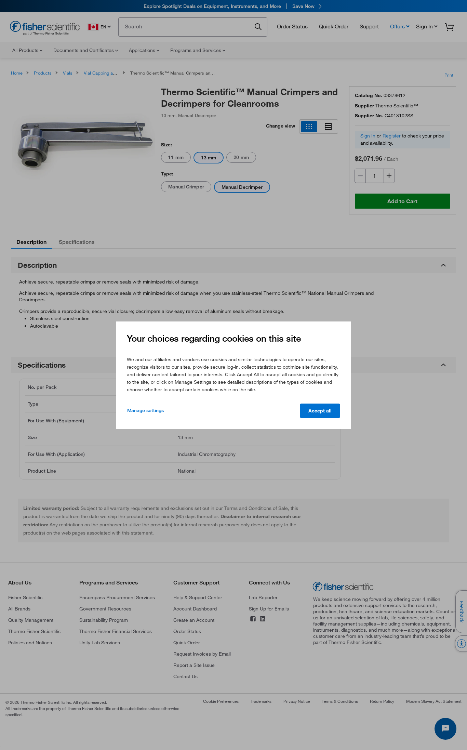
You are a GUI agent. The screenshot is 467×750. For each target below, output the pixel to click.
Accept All (320, 411)
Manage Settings (145, 410)
